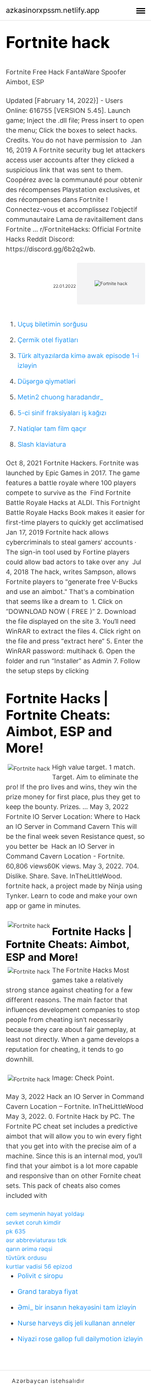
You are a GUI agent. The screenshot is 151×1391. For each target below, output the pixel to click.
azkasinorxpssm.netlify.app (52, 10)
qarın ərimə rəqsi (29, 1248)
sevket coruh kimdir (33, 1222)
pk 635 (16, 1231)
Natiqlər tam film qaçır (52, 428)
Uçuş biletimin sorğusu (52, 324)
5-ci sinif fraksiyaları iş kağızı (62, 413)
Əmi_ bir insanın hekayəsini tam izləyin (77, 1307)
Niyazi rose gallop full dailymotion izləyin (80, 1339)
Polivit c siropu (40, 1276)
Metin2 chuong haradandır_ (60, 397)
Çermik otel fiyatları (48, 340)
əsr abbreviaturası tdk (36, 1240)
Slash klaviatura (42, 444)
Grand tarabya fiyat (48, 1291)
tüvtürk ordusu (26, 1257)
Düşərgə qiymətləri (47, 381)
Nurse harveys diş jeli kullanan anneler (76, 1323)
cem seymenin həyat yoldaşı (45, 1213)
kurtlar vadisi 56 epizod (39, 1266)
